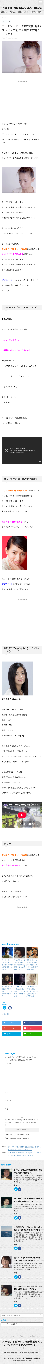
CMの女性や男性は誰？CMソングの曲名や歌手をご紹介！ (22, 1353)
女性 (8, 1014)
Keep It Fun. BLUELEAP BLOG (22, 7)
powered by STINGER (25, 1360)
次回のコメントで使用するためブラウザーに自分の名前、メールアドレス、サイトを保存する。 (21, 1122)
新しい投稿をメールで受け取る (18, 1138)
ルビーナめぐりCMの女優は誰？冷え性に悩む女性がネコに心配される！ (32, 991)
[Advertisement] (22, 99)
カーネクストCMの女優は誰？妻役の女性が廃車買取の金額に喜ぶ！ (7, 964)
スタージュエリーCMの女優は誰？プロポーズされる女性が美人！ (19, 991)
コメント (8, 1064)
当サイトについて (11, 1336)
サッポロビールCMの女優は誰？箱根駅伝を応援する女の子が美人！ (19, 964)
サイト (7, 1109)
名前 (7, 1092)
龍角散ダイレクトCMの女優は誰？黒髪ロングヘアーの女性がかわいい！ (32, 964)
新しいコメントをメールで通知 (18, 1134)
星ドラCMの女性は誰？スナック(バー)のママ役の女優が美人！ (7, 991)
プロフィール (23, 1336)
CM (5, 1014)
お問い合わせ (34, 1336)
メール (8, 1101)
